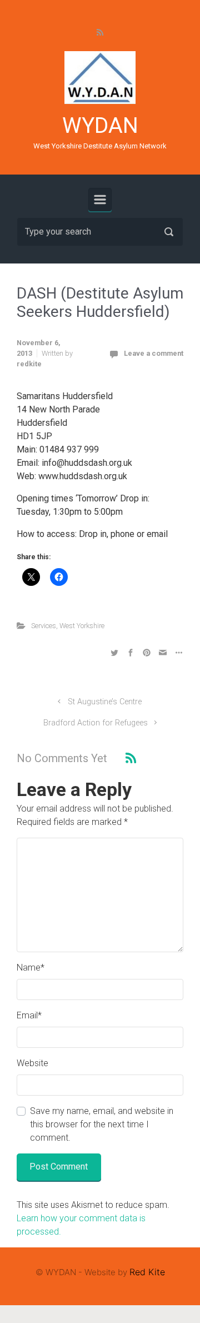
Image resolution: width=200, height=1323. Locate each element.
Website (32, 1063)
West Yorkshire (81, 625)
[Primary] (100, 199)
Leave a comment (153, 353)
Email (29, 1015)
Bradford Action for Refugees (95, 723)
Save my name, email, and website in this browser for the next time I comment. (101, 1124)
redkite (29, 364)
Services (43, 625)
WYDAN (100, 125)
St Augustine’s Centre (105, 702)
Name (30, 967)
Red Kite (147, 1271)
